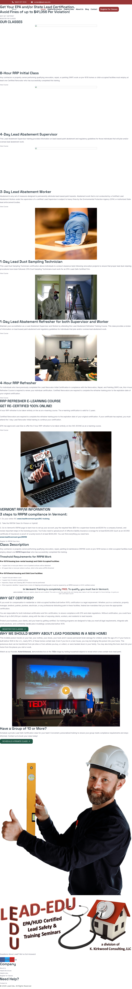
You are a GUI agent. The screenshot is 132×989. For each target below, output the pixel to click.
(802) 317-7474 (20, 2)
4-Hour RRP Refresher (18, 383)
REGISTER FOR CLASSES (13, 629)
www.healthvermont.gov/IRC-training (33, 519)
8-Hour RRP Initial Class (19, 73)
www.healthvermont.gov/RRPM (13, 537)
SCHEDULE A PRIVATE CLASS (15, 741)
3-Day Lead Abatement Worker (25, 192)
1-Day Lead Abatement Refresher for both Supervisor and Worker (54, 321)
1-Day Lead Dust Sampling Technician (31, 261)
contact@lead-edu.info (41, 2)
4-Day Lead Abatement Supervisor (28, 134)
